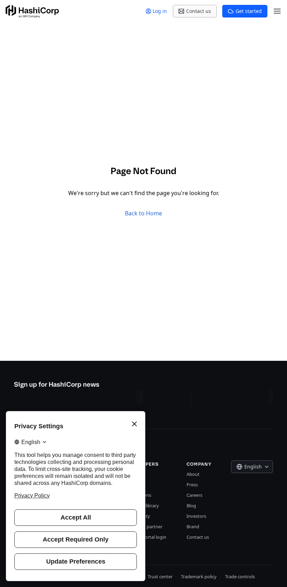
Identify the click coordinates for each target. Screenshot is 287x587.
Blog (191, 505)
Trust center (160, 576)
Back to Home (143, 213)
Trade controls (240, 576)
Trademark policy (199, 576)
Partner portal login (145, 537)
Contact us (198, 537)
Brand (193, 526)
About (193, 474)
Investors (196, 516)
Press (192, 484)
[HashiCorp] (32, 11)
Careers (194, 495)
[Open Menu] (277, 11)
